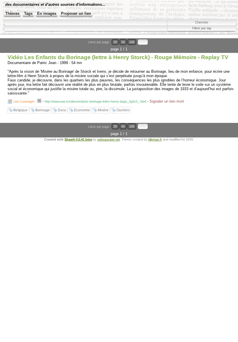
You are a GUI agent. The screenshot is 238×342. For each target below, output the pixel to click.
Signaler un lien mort (166, 101)
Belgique (20, 110)
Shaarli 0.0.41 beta (78, 139)
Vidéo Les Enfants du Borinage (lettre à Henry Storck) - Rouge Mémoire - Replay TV (118, 57)
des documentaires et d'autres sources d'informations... (55, 4)
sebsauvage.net (108, 139)
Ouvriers (123, 110)
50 (123, 42)
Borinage (42, 110)
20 (115, 42)
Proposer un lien (76, 13)
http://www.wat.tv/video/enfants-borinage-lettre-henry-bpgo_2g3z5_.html (95, 101)
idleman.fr (155, 139)
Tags (28, 13)
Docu (62, 110)
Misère (103, 110)
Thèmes (12, 13)
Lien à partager (24, 101)
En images (46, 13)
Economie (82, 110)
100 (131, 42)
